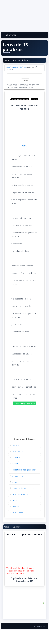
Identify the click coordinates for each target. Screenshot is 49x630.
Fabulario (15, 506)
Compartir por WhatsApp (25, 403)
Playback (15, 445)
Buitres (23, 67)
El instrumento (17, 476)
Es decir (15, 463)
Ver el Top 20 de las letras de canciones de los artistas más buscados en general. (20, 571)
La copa (15, 500)
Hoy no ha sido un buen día (23, 488)
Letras (15, 67)
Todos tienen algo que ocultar (24, 470)
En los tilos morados (20, 494)
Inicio (9, 67)
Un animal (16, 457)
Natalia (14, 482)
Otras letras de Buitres (24, 439)
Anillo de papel (17, 512)
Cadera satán (17, 451)
